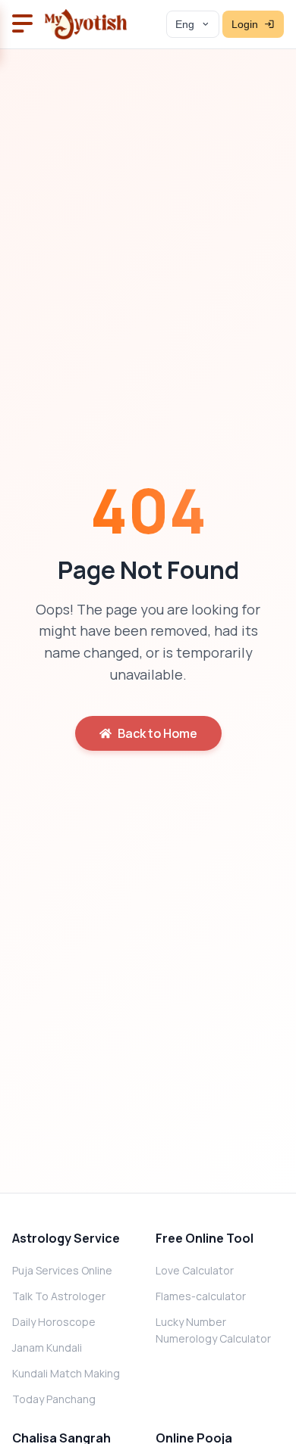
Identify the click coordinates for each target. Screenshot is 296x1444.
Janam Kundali (47, 1347)
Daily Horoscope (54, 1322)
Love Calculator (195, 1270)
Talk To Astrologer (58, 1296)
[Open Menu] (22, 25)
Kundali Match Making (66, 1373)
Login (244, 24)
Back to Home (157, 733)
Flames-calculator (201, 1296)
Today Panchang (54, 1399)
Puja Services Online (62, 1270)
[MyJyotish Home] (86, 24)
